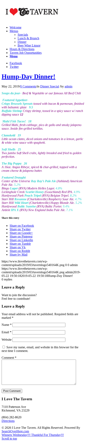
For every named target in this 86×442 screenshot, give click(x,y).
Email (6, 332)
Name (7, 324)
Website (7, 339)
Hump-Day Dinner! (28, 76)
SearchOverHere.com (15, 431)
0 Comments (28, 86)
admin (68, 86)
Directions (8, 421)
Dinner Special (49, 86)
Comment (9, 357)
